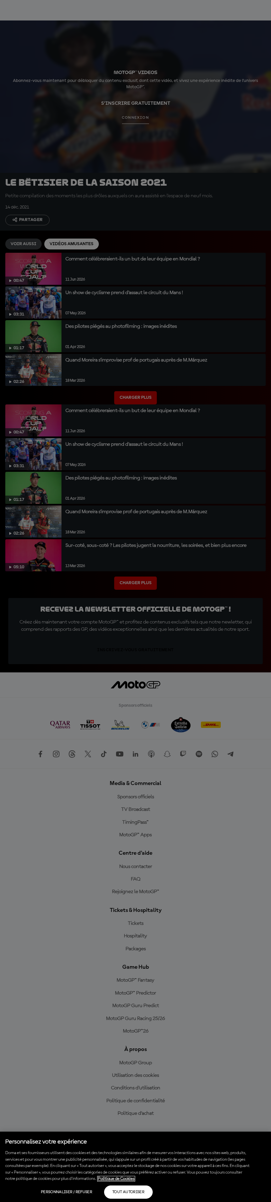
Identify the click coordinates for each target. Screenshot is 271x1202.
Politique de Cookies (116, 1179)
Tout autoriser (128, 1192)
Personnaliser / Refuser (66, 1192)
